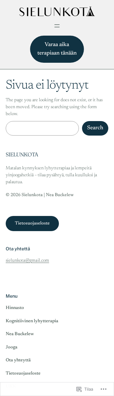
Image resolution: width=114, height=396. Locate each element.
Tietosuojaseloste (32, 223)
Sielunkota (22, 154)
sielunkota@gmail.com (27, 260)
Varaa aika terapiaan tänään (57, 49)
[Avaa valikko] (57, 26)
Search (95, 128)
